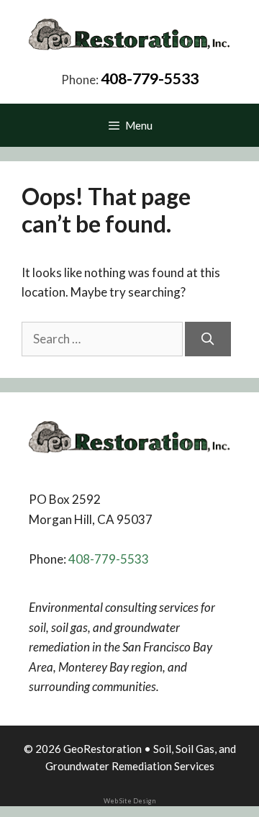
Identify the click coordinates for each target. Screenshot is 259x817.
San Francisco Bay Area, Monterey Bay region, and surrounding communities (120, 666)
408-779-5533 (150, 78)
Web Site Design (129, 801)
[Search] (208, 339)
